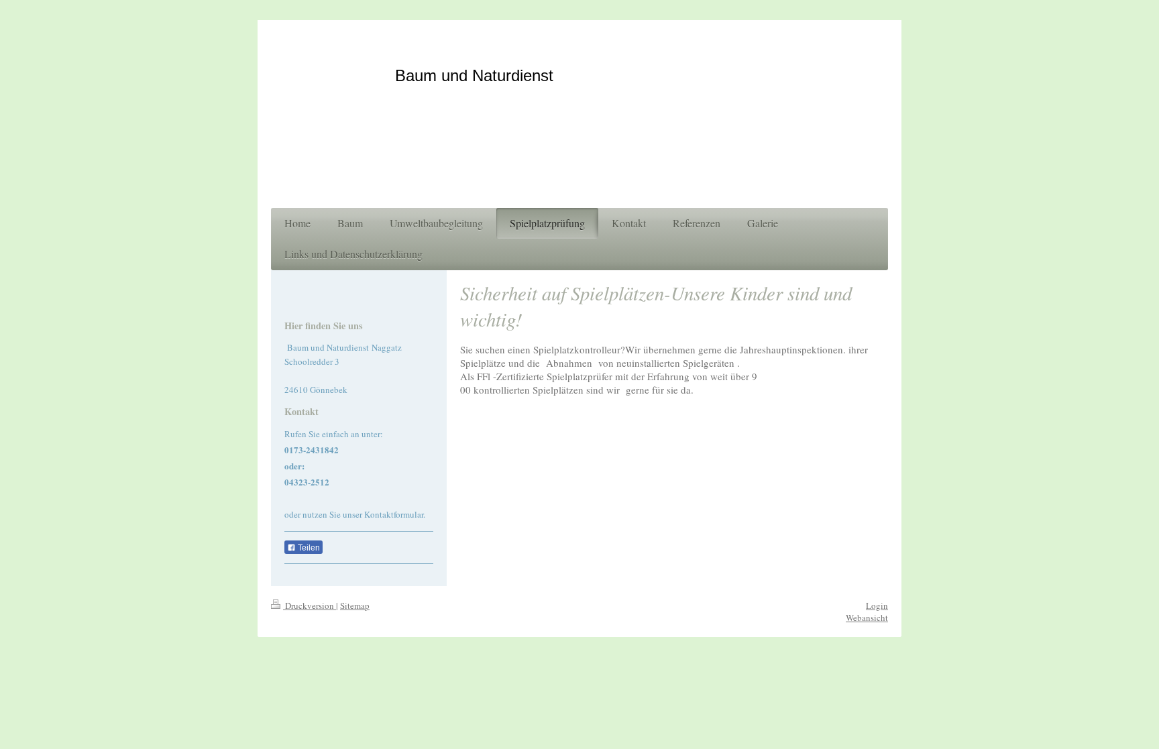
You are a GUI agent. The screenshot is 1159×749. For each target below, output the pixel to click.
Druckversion (309, 605)
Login (877, 605)
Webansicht (867, 618)
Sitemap (355, 605)
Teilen (308, 548)
